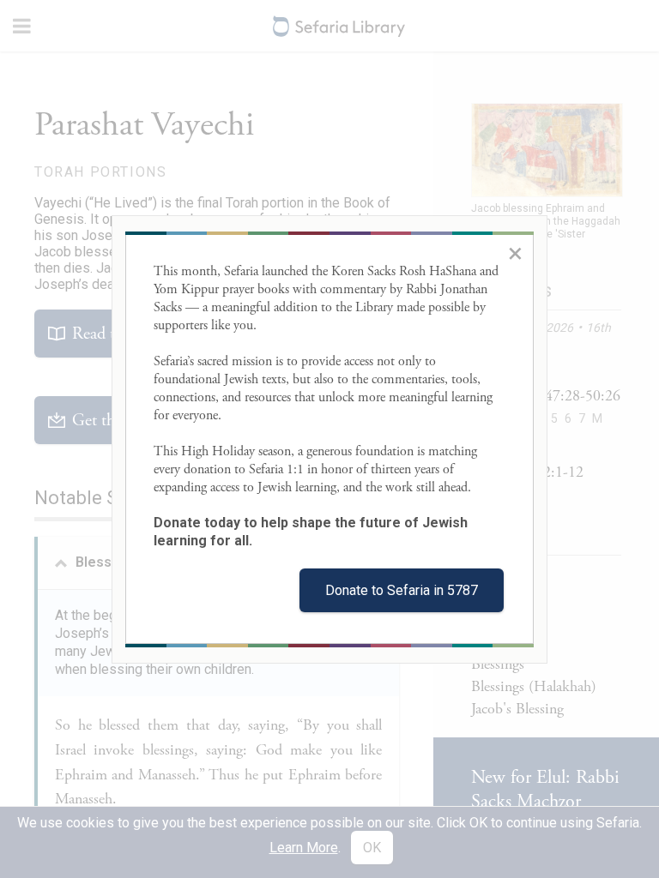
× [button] (515, 253)
